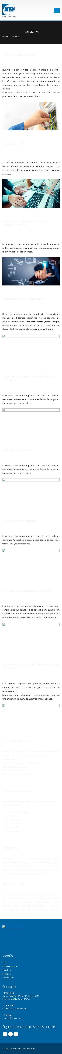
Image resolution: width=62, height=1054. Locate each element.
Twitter (10, 1034)
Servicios (6, 974)
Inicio (4, 962)
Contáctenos (8, 977)
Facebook (5, 1034)
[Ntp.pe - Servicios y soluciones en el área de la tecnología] (18, 10)
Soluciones (7, 970)
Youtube (16, 1034)
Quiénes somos (9, 966)
